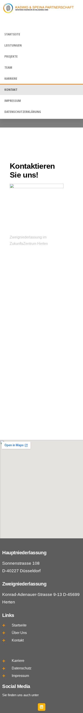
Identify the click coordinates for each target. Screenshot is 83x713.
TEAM (8, 67)
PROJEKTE (11, 56)
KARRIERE (10, 78)
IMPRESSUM (12, 100)
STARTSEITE (12, 34)
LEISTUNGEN (13, 45)
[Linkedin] (41, 707)
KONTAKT (10, 89)
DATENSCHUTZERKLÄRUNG (22, 111)
